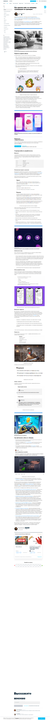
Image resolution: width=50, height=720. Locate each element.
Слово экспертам (15, 3)
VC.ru (26, 442)
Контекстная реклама (6, 23)
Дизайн (5, 30)
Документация (21, 3)
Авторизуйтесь (26, 705)
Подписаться (27, 527)
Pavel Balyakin (18, 713)
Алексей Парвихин (19, 709)
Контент (5, 9)
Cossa (29, 442)
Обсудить (45, 12)
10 (39, 565)
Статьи (7, 3)
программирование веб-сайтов (21, 17)
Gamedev (34, 445)
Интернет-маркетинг (6, 47)
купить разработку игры (28, 21)
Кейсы (4, 3)
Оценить (18, 552)
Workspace (17, 479)
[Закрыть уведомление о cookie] (46, 718)
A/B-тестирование (6, 40)
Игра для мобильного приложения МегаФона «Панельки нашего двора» (27, 515)
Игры (4, 18)
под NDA (34, 315)
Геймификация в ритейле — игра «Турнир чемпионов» (24, 496)
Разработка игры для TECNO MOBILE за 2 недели (24, 502)
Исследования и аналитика (7, 25)
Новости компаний (27, 3)
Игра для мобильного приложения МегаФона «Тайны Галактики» (26, 489)
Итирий (20, 14)
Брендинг (5, 16)
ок (41, 718)
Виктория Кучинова (21, 13)
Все (4, 7)
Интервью (33, 3)
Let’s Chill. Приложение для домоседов (22, 508)
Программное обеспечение (7, 11)
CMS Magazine (21, 479)
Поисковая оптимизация (32, 545)
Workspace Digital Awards (29, 484)
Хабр (30, 442)
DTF (32, 445)
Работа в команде (6, 45)
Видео (37, 3)
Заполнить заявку (17, 146)
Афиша (10, 3)
